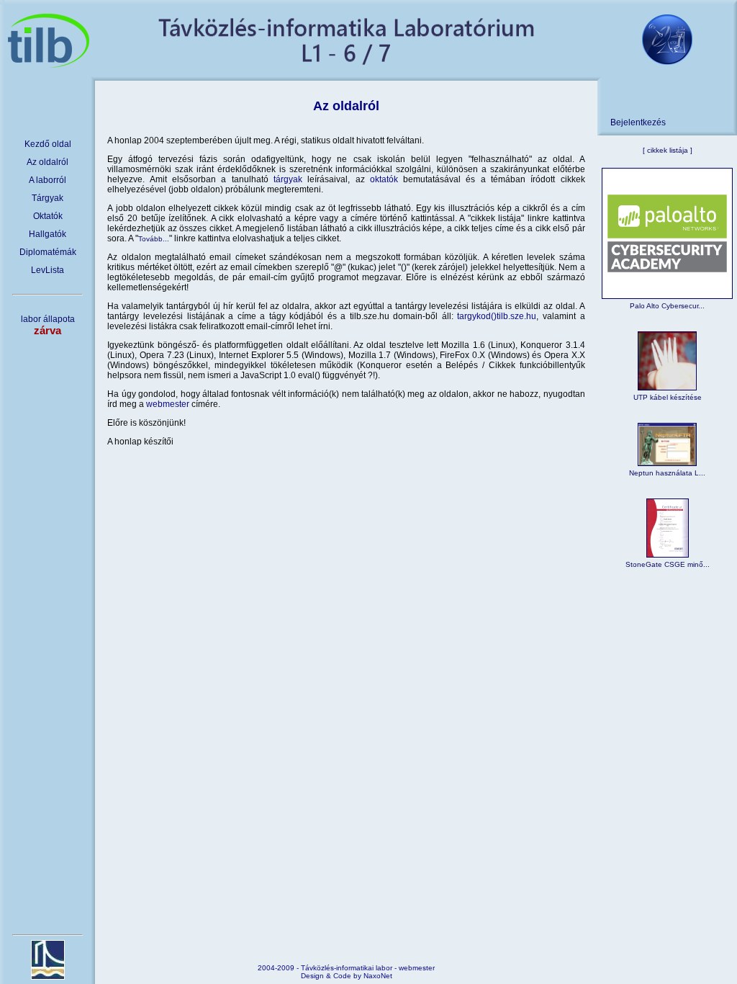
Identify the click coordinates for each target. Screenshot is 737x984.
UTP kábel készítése (667, 397)
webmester (167, 404)
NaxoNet (377, 976)
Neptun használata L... (667, 473)
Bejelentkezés (638, 122)
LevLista (47, 270)
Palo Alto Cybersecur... (667, 306)
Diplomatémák (47, 252)
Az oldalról (47, 162)
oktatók (384, 179)
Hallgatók (47, 234)
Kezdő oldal (47, 144)
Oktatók (48, 216)
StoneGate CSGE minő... (667, 564)
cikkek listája (667, 150)
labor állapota (48, 325)
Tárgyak (47, 198)
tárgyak (287, 179)
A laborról (47, 180)
